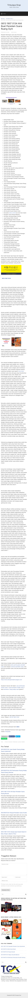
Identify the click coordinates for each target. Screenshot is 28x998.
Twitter (18, 736)
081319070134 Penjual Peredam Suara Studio (14, 812)
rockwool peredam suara (17, 666)
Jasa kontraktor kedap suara (16, 687)
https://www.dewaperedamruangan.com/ (11, 679)
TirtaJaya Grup (14, 5)
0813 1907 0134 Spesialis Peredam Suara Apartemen (13, 946)
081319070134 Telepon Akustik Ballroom (10, 954)
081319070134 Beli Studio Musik (8, 949)
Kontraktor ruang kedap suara (11, 689)
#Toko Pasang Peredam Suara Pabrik (15, 741)
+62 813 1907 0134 (14, 717)
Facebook (12, 736)
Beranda (2, 18)
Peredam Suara (9, 18)
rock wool (21, 371)
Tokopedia (8, 731)
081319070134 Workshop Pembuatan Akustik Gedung (13, 957)
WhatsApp (5, 738)
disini (18, 726)
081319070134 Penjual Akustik (8, 951)
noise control (12, 212)
